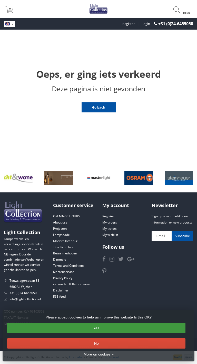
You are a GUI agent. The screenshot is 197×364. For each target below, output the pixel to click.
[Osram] (138, 178)
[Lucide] (58, 178)
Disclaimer (60, 290)
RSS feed (59, 296)
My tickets (109, 228)
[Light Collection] (98, 9)
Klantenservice (63, 272)
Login (146, 23)
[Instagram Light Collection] (114, 260)
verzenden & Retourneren (71, 284)
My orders (109, 222)
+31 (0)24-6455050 (175, 23)
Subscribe (182, 236)
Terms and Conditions (68, 265)
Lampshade (61, 235)
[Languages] (9, 24)
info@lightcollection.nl (25, 299)
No (96, 343)
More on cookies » (99, 354)
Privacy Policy (62, 278)
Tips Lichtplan (63, 247)
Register (128, 23)
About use (60, 222)
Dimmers (59, 259)
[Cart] (9, 11)
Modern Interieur (65, 241)
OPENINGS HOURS (66, 216)
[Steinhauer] (179, 178)
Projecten (60, 228)
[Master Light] (98, 178)
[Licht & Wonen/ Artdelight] (18, 178)
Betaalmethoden (65, 253)
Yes (96, 328)
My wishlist (110, 235)
